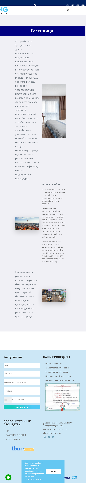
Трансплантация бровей (57, 372)
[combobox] (8, 400)
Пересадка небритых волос (58, 376)
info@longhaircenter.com (56, 429)
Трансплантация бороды (57, 368)
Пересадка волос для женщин (59, 380)
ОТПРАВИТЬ (22, 407)
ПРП (8, 431)
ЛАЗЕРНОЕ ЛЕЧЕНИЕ (16, 435)
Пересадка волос (53, 364)
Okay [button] (53, 471)
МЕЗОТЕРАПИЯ (13, 439)
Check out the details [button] (34, 479)
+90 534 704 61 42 (53, 433)
